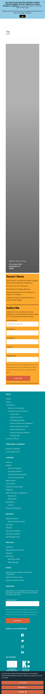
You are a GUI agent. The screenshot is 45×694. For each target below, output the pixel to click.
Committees (10, 484)
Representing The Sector (15, 550)
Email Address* (11, 320)
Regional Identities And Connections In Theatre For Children (20, 293)
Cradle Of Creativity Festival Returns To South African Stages (20, 299)
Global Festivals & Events (15, 580)
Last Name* (10, 338)
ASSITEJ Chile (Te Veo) (17, 261)
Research (9, 553)
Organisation (11, 356)
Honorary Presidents (13, 531)
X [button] (43, 2)
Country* (9, 347)
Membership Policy (13, 537)
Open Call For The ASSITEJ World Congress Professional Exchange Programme (22, 282)
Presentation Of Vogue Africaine (18, 289)
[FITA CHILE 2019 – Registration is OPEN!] (22, 158)
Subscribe (10, 586)
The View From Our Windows (17, 286)
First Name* (10, 329)
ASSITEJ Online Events (14, 577)
